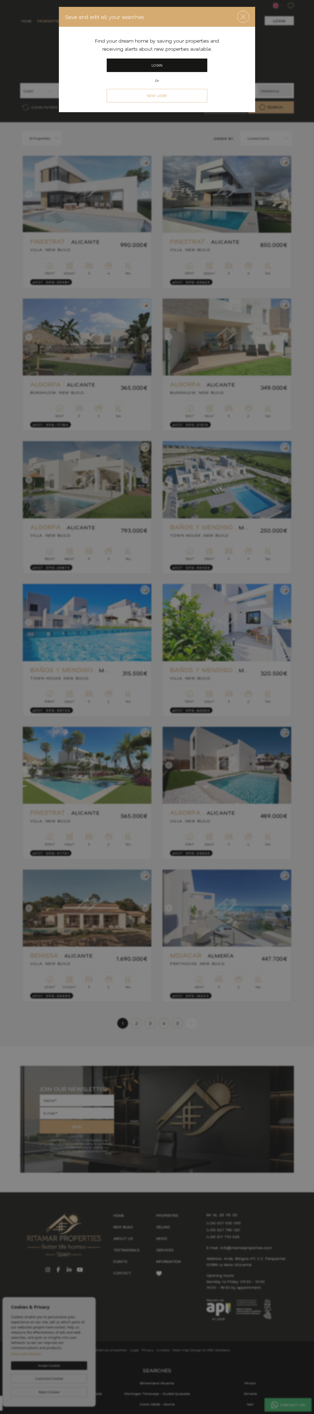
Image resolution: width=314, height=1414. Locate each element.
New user (157, 95)
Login (157, 65)
